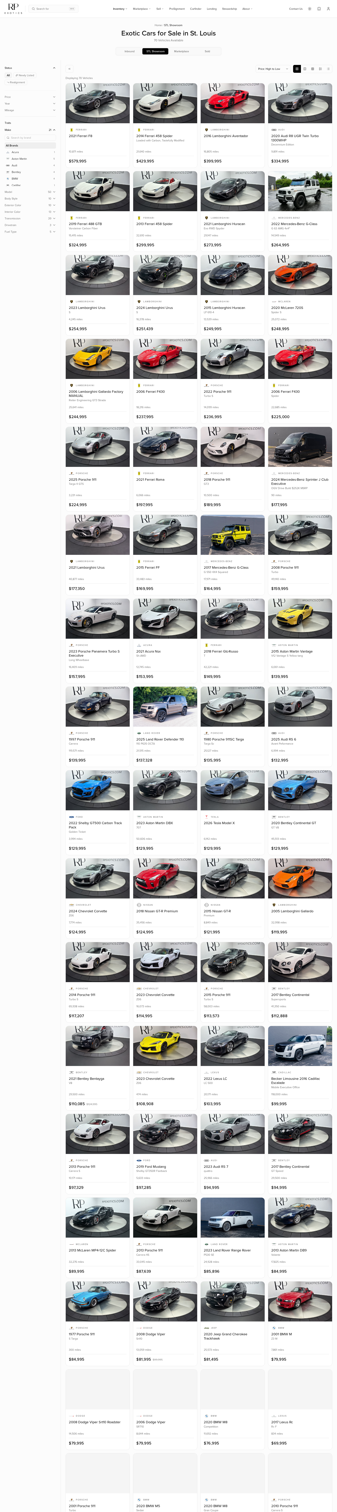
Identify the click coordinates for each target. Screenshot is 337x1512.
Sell (158, 9)
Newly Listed (26, 75)
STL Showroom (155, 51)
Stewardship (229, 9)
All (8, 75)
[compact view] (320, 69)
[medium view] (313, 69)
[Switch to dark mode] (310, 9)
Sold (207, 51)
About (246, 9)
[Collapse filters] (69, 69)
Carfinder (195, 9)
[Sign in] (328, 9)
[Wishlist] (319, 9)
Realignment (17, 82)
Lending (212, 9)
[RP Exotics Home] (13, 8)
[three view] (305, 69)
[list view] (328, 69)
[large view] (297, 69)
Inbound (130, 51)
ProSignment (177, 9)
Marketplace (140, 9)
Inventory (118, 9)
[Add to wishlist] (123, 89)
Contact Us (296, 9)
